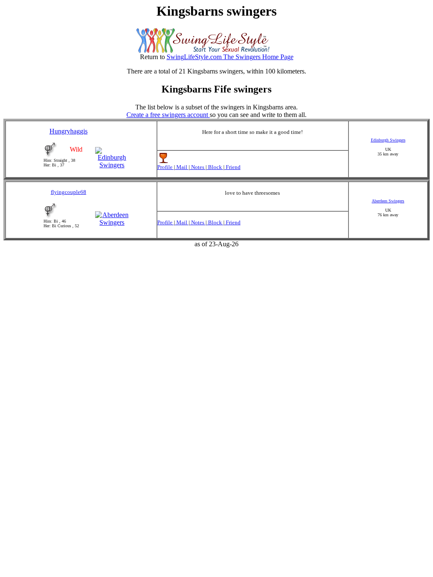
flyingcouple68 (68, 192)
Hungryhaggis (68, 131)
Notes (198, 167)
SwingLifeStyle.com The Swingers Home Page (230, 56)
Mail (182, 167)
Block (215, 167)
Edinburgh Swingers (388, 140)
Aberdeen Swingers (388, 201)
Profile (165, 167)
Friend (233, 167)
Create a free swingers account (168, 114)
